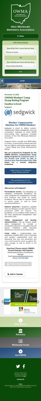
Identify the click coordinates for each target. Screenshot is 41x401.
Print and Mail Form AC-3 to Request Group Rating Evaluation (20, 181)
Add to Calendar (16, 274)
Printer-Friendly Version (19, 264)
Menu (20, 384)
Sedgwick (8, 128)
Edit (25, 376)
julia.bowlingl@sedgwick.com (23, 256)
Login (22, 81)
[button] (3, 302)
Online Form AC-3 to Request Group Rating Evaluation (20, 171)
